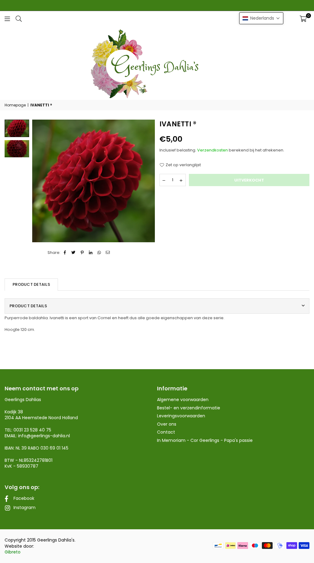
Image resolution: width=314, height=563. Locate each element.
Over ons (166, 424)
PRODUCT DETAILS (31, 284)
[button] (303, 18)
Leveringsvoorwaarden (181, 416)
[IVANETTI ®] (17, 148)
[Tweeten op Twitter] (73, 252)
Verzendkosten (212, 150)
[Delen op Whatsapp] (99, 252)
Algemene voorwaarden (183, 399)
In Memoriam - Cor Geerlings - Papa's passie (205, 440)
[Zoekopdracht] (19, 18)
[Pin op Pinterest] (82, 252)
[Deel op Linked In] (91, 252)
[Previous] (40, 180)
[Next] (146, 180)
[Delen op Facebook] (65, 252)
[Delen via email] (108, 252)
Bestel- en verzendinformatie (188, 408)
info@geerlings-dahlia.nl (44, 436)
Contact (166, 432)
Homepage (15, 105)
